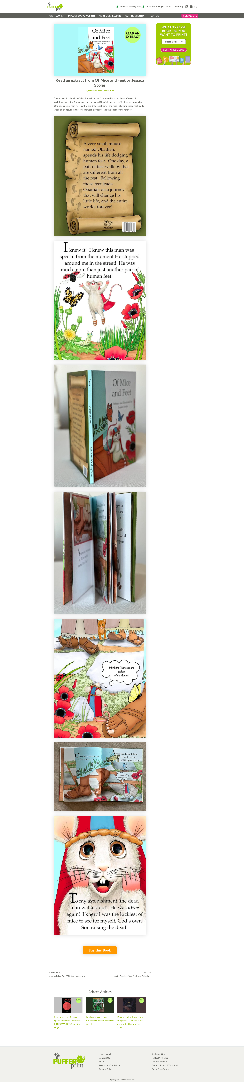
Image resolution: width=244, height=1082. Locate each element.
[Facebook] (191, 6)
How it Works (105, 1054)
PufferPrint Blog (160, 1057)
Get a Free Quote (160, 1069)
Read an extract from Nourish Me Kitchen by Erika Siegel (100, 1020)
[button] (145, 16)
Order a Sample (159, 1061)
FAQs (101, 1061)
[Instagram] (186, 6)
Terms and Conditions (109, 1065)
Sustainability (158, 1054)
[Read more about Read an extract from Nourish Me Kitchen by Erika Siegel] (100, 1004)
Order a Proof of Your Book (165, 1065)
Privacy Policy (105, 1069)
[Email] (195, 6)
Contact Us (104, 1057)
